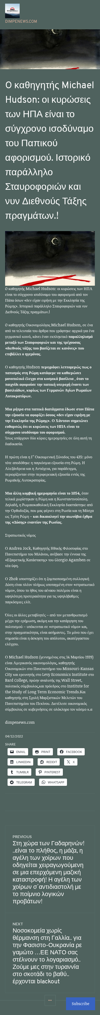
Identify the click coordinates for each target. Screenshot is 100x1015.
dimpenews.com (21, 21)
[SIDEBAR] (50, 1000)
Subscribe (80, 1003)
